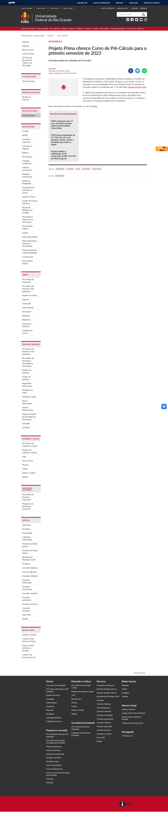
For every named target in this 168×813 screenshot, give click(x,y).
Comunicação (27, 257)
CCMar (25, 469)
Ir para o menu (41, 8)
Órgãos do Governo (151, 3)
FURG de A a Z (127, 736)
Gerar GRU (26, 615)
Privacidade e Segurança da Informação (27, 219)
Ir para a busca (54, 8)
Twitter (124, 689)
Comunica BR (82, 3)
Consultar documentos (27, 588)
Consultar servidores (26, 609)
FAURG (25, 619)
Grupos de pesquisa (26, 378)
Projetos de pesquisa (26, 371)
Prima (94, 106)
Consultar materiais (30, 593)
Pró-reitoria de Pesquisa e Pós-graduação (28, 288)
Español (143, 8)
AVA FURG (141, 29)
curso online (97, 169)
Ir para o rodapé (68, 8)
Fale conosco (131, 29)
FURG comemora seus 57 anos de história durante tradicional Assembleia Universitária (62, 124)
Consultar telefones (30, 576)
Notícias (25, 42)
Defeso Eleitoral (28, 115)
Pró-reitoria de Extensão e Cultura (29, 444)
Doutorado (26, 311)
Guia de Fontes (28, 54)
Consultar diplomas (30, 568)
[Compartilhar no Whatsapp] (144, 70)
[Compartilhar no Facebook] (130, 70)
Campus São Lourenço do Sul (28, 656)
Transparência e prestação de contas (28, 190)
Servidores (26, 529)
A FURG (25, 131)
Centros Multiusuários (27, 408)
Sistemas (64, 29)
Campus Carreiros (29, 635)
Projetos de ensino (29, 295)
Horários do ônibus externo (30, 545)
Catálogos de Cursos (27, 331)
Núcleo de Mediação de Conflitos (27, 210)
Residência (26, 320)
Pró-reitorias (27, 157)
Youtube (125, 696)
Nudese (25, 477)
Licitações (87, 29)
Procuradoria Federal (27, 227)
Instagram (125, 693)
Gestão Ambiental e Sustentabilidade (29, 251)
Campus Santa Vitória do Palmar (29, 640)
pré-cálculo (86, 169)
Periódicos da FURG (27, 391)
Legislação (133, 3)
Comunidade (27, 533)
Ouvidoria (95, 29)
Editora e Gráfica (29, 473)
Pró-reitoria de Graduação (28, 280)
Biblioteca (56, 29)
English (135, 8)
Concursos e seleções (27, 147)
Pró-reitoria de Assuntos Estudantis (28, 497)
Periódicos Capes (29, 397)
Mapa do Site (122, 8)
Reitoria (25, 153)
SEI (51, 29)
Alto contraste (108, 8)
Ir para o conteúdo (27, 8)
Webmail (72, 29)
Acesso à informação (101, 3)
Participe (119, 3)
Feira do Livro (27, 461)
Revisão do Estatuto (26, 98)
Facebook (125, 685)
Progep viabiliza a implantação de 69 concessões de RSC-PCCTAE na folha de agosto (63, 155)
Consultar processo (30, 604)
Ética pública (104, 29)
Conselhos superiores (26, 140)
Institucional (60, 176)
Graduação (26, 303)
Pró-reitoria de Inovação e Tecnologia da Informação (28, 362)
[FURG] (26, 13)
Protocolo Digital (42, 29)
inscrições (70, 169)
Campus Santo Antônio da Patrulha (28, 648)
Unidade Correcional (26, 168)
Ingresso (25, 46)
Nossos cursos (28, 50)
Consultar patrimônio (26, 598)
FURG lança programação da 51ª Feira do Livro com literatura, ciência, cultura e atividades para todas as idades (63, 140)
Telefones (79, 29)
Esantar (25, 233)
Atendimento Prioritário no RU (29, 558)
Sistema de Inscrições (137, 87)
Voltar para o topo (139, 673)
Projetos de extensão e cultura (29, 451)
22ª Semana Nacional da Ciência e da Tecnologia (27, 62)
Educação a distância (27, 325)
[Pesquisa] (143, 14)
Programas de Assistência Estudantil (27, 506)
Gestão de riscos (28, 197)
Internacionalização (30, 237)
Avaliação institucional (27, 175)
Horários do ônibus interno (30, 551)
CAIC (24, 457)
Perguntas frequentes (118, 29)
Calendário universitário (27, 538)
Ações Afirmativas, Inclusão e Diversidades (29, 243)
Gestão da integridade (26, 182)
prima (78, 169)
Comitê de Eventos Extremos (29, 202)
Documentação (28, 81)
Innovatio (26, 423)
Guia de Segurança (29, 572)
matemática (60, 169)
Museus (25, 465)
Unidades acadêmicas (27, 162)
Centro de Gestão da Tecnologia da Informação (29, 416)
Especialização (28, 307)
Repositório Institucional (27, 384)
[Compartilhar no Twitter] (137, 70)
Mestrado (26, 316)
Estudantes (26, 525)
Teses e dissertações (27, 402)
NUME (25, 135)
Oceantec (26, 427)
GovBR (12, 2)
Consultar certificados (27, 581)
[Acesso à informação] (127, 804)
